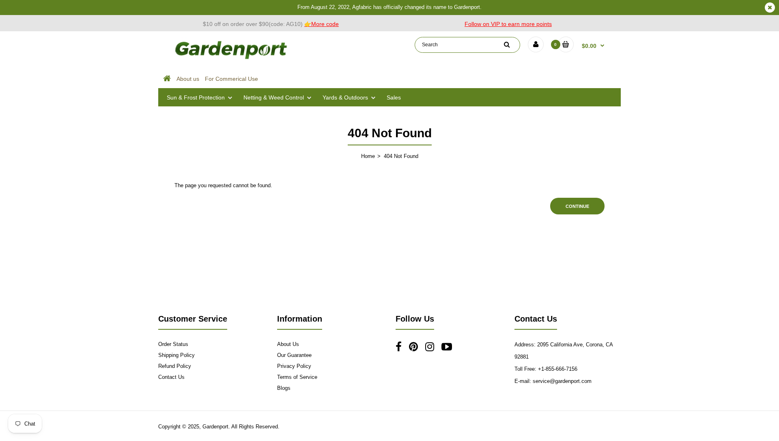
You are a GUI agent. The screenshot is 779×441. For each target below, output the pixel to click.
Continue (577, 206)
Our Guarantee (294, 355)
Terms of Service (297, 377)
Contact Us (171, 377)
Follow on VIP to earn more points (508, 24)
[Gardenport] (232, 59)
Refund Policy (174, 366)
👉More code (321, 24)
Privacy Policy (294, 366)
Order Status (173, 344)
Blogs (284, 388)
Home (368, 156)
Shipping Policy (176, 355)
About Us (288, 344)
